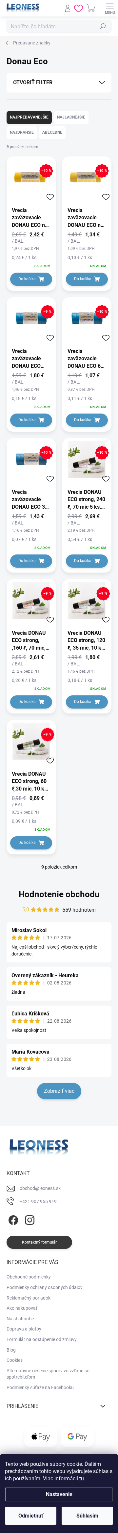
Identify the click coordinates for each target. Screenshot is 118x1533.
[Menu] (110, 8)
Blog (11, 1350)
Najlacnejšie (71, 117)
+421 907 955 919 (38, 1201)
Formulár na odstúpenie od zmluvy (42, 1339)
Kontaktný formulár (39, 1242)
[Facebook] (12, 1218)
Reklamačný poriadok (28, 1298)
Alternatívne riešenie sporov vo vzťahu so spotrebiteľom (48, 1374)
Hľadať (103, 26)
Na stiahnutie (20, 1318)
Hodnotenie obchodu (59, 894)
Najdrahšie (22, 132)
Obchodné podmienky (29, 1276)
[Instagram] (28, 1218)
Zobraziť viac (59, 1091)
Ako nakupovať (22, 1308)
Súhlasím (87, 1516)
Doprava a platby (24, 1328)
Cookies (15, 1360)
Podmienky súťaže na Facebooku (40, 1387)
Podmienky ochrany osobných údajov (45, 1287)
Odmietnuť (30, 1516)
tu (81, 1478)
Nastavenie (59, 1494)
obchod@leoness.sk (40, 1188)
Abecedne (52, 132)
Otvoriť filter (32, 82)
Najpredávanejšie (29, 117)
